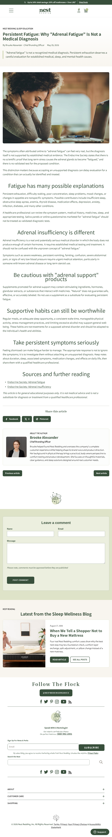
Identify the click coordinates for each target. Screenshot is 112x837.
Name (9, 529)
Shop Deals (83, 2)
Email (60, 529)
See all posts (80, 660)
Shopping (13, 803)
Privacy (63, 824)
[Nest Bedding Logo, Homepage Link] (44, 11)
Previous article (12, 473)
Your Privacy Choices (77, 824)
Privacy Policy (93, 753)
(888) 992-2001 (64, 734)
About (11, 789)
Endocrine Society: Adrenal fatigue (26, 382)
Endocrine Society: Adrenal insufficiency (29, 386)
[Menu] (11, 11)
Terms (56, 824)
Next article (101, 473)
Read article (59, 660)
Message (11, 541)
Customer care (16, 796)
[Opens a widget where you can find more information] (99, 832)
